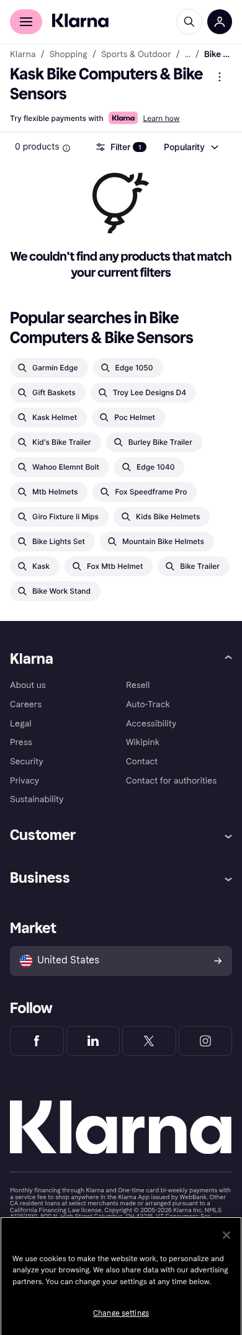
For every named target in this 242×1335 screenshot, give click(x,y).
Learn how (161, 118)
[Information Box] (66, 148)
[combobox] (190, 147)
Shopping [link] (68, 55)
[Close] (226, 1235)
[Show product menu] (219, 77)
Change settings (121, 1313)
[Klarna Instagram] (206, 1041)
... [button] (187, 55)
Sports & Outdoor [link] (136, 55)
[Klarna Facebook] (37, 1041)
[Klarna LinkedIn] (93, 1041)
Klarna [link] (22, 55)
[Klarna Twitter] (149, 1041)
